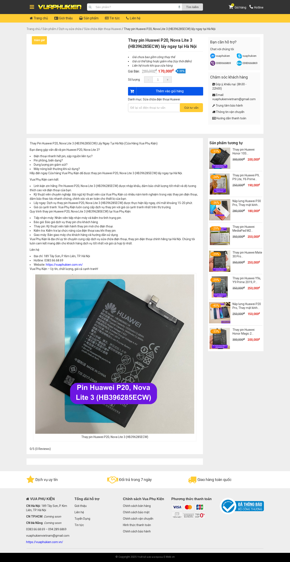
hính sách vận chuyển (139, 518)
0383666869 (223, 63)
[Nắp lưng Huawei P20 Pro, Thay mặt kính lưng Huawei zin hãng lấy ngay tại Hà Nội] (219, 322)
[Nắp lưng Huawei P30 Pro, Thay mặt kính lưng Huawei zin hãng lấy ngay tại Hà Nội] (219, 219)
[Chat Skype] (239, 57)
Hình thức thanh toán (137, 525)
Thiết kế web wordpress (150, 556)
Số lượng (134, 79)
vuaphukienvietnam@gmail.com (234, 99)
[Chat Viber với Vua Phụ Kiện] (212, 64)
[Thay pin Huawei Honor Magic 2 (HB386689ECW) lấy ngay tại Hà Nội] (219, 348)
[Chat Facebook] (213, 57)
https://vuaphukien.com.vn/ (64, 264)
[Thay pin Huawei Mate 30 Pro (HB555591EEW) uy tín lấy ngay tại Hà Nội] (219, 270)
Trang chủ (40, 18)
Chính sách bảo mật (136, 512)
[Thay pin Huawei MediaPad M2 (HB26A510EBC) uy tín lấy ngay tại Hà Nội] (219, 245)
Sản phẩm (91, 18)
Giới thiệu (65, 18)
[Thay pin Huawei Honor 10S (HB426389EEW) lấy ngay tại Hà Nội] (219, 168)
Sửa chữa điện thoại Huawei (102, 29)
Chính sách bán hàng (137, 506)
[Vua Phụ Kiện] (59, 7)
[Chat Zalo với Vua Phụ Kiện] (239, 64)
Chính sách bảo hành (137, 531)
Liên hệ (134, 18)
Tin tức (114, 18)
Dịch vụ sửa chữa (70, 29)
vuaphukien (223, 55)
